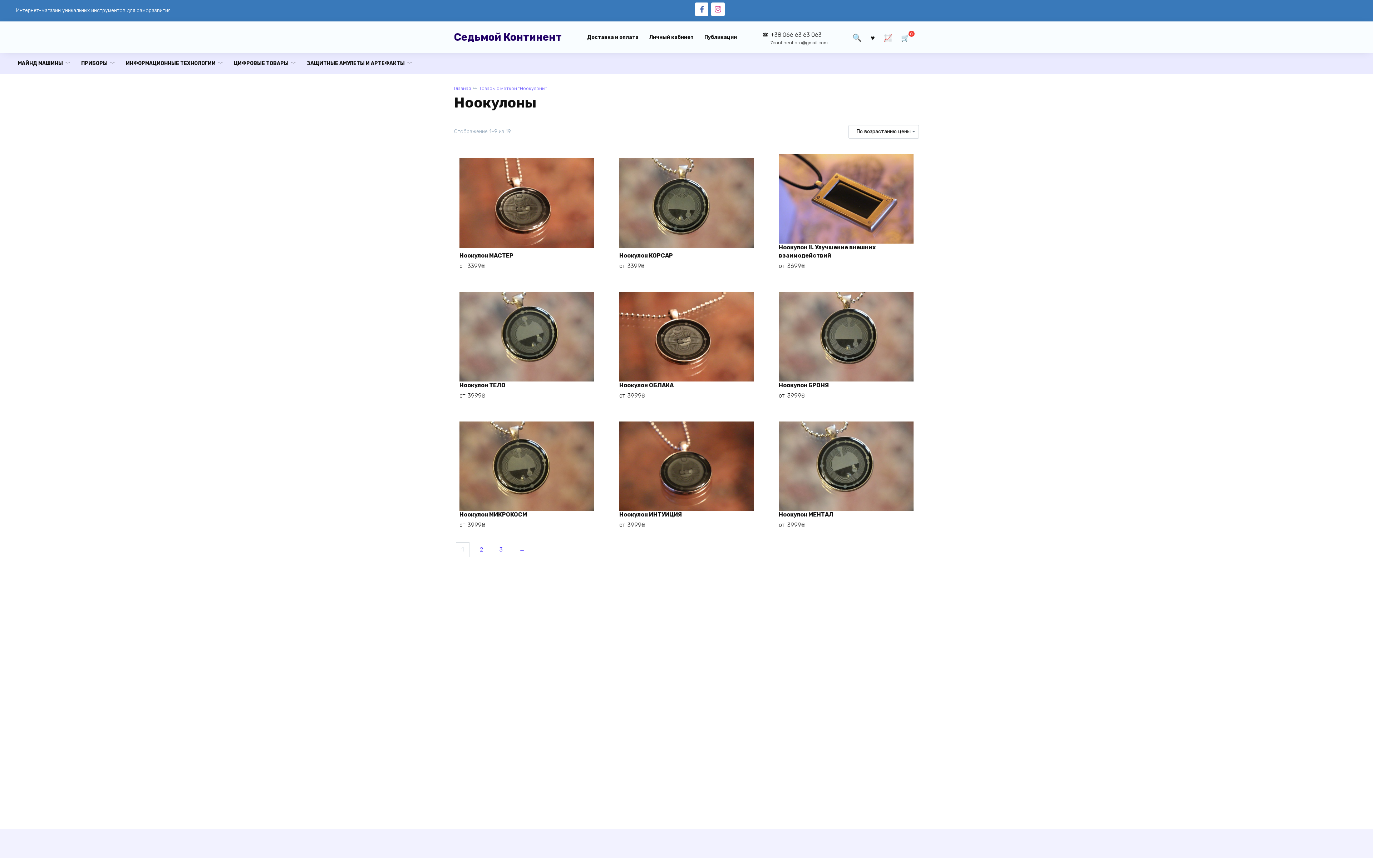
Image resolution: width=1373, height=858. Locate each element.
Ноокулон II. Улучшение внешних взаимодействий (827, 251)
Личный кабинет (671, 37)
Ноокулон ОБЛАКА (646, 385)
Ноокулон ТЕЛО (482, 385)
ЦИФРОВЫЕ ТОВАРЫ (261, 63)
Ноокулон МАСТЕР (486, 255)
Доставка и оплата (613, 37)
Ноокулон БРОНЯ (804, 385)
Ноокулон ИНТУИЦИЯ (650, 514)
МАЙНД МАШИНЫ (40, 63)
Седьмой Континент (508, 37)
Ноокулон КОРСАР (646, 255)
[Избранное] (872, 37)
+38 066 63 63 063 (799, 38)
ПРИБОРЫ (94, 63)
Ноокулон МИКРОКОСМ (493, 514)
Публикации (720, 37)
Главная (462, 88)
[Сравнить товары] (888, 37)
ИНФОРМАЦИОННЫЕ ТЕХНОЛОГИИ (171, 63)
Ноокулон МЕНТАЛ (806, 514)
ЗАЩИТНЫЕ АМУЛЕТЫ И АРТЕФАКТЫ (356, 63)
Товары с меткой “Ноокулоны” (513, 88)
